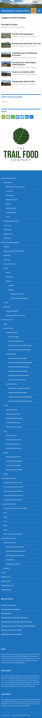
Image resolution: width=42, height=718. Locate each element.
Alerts (3, 573)
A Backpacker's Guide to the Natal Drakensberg (16, 11)
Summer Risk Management (15, 551)
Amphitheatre (13, 337)
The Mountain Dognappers (23, 34)
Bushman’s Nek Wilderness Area (20, 401)
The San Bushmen (12, 311)
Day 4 (5, 525)
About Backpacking (8, 178)
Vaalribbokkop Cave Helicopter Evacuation (16, 622)
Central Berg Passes (13, 465)
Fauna (6, 268)
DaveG (12, 27)
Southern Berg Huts (13, 448)
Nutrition (7, 225)
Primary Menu (39, 11)
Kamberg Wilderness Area (18, 371)
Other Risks (10, 560)
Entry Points (8, 328)
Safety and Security (8, 538)
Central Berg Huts (13, 444)
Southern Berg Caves (14, 427)
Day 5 (5, 530)
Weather (7, 255)
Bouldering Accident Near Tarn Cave (26, 43)
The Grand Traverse (8, 478)
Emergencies (6, 577)
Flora (6, 302)
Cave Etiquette (11, 410)
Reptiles (9, 281)
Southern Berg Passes (14, 470)
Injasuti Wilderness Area (17, 358)
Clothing (9, 191)
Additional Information (13, 534)
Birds (8, 272)
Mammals (9, 277)
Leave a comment (20, 27)
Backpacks (10, 195)
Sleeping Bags (11, 212)
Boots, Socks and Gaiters (15, 187)
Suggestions (8, 234)
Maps (5, 324)
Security (7, 568)
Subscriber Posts (7, 585)
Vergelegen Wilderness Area (19, 388)
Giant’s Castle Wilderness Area (19, 362)
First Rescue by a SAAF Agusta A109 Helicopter (24, 63)
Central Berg (11, 354)
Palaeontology (10, 264)
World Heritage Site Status (14, 251)
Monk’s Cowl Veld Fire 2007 (23, 72)
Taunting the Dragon (9, 24)
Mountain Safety (10, 543)
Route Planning (7, 320)
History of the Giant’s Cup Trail (15, 508)
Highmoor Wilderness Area (18, 367)
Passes (6, 452)
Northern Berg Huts (13, 440)
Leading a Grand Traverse (13, 491)
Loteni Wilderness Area (17, 380)
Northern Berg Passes (14, 461)
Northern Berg (12, 332)
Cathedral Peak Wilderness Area (20, 345)
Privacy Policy (5, 715)
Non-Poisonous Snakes (19, 298)
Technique (8, 230)
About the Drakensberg (10, 242)
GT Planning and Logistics (13, 495)
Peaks (6, 474)
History (6, 247)
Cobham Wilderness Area (17, 392)
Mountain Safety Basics (15, 547)
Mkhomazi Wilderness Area (18, 375)
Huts (5, 431)
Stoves (8, 204)
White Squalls (6, 613)
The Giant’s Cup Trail (9, 504)
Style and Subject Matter (15, 315)
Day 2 (5, 517)
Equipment (8, 182)
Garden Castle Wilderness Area (20, 397)
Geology (7, 260)
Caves (6, 405)
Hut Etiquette (11, 435)
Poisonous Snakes (17, 294)
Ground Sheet (11, 208)
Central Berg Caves (13, 422)
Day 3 (5, 521)
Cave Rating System (13, 414)
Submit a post (6, 590)
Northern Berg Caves (14, 418)
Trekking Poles (11, 200)
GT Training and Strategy (13, 500)
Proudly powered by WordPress (21, 715)
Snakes (10, 290)
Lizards (11, 285)
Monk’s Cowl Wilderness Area (19, 350)
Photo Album (6, 581)
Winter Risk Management (15, 555)
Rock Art (7, 307)
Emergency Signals (13, 564)
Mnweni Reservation (16, 341)
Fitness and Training (11, 221)
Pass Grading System (13, 457)
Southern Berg (11, 384)
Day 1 (5, 513)
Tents (8, 217)
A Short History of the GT (13, 482)
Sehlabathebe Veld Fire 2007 (23, 81)
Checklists (8, 238)
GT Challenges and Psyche (13, 487)
